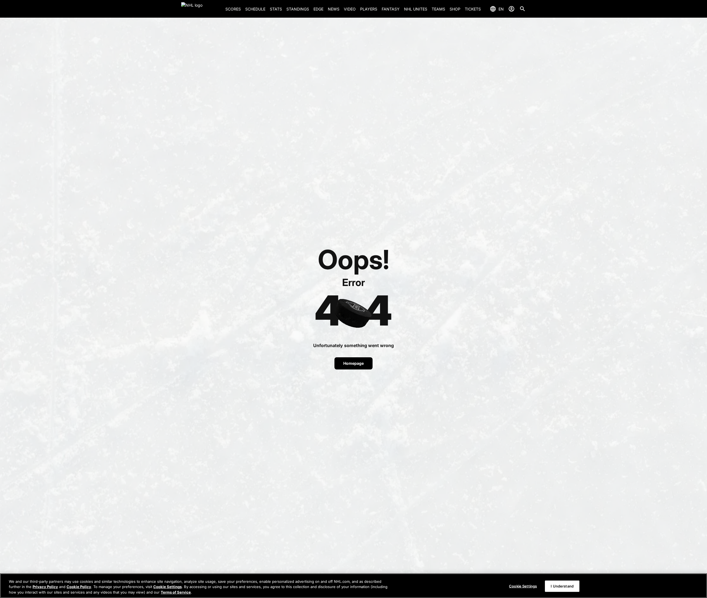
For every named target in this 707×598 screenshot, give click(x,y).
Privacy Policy (45, 587)
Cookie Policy (79, 587)
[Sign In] (511, 9)
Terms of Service (176, 592)
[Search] (522, 9)
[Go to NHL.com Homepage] (201, 8)
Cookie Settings (167, 587)
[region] (353, 585)
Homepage (353, 363)
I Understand (562, 586)
